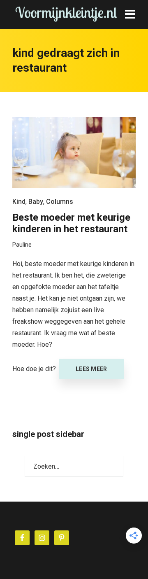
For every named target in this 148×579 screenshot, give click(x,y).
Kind (18, 201)
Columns (59, 201)
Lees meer (91, 369)
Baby (35, 201)
